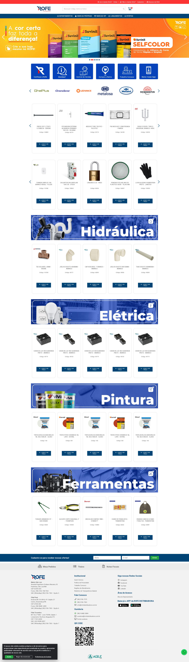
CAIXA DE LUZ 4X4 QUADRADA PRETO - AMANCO (44, 352)
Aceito (9, 657)
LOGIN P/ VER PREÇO (44, 144)
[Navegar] (3, 37)
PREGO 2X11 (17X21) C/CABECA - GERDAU (44, 127)
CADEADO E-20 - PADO (94, 183)
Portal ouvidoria (82, 619)
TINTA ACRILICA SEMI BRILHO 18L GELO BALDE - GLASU (44, 436)
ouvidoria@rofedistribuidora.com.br (88, 616)
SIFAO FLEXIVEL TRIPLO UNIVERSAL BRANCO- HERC (145, 127)
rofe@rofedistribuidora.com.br (87, 605)
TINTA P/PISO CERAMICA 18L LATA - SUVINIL (69, 436)
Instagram (123, 580)
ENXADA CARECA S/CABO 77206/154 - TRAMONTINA (145, 520)
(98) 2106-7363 (82, 602)
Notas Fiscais (112, 567)
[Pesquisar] (124, 9)
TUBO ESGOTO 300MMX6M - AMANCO (145, 268)
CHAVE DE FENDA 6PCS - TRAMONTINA (120, 520)
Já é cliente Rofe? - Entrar (108, 2)
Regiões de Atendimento (82, 588)
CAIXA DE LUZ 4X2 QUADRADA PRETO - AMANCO (69, 352)
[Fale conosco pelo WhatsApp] (184, 652)
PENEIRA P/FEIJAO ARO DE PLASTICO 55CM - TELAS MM (120, 183)
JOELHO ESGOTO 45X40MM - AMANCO (69, 268)
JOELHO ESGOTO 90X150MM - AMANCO (120, 268)
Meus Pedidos (49, 567)
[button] (89, 59)
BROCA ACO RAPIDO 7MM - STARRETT (95, 520)
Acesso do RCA (154, 2)
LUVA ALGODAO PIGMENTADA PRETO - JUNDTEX (145, 183)
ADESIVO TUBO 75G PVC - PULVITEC (94, 127)
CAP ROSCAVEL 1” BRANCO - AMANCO (94, 268)
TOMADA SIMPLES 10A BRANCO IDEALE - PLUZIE (43, 183)
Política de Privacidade (81, 583)
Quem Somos (78, 580)
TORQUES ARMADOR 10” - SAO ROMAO (43, 520)
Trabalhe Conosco (80, 585)
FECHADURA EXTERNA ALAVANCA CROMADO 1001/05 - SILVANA (69, 128)
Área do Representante (125, 597)
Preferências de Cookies (43, 657)
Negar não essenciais (23, 657)
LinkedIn (123, 589)
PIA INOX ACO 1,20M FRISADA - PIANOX (120, 127)
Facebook (123, 583)
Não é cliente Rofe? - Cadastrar (133, 2)
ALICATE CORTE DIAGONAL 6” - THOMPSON (69, 520)
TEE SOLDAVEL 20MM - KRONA (43, 268)
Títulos (80, 567)
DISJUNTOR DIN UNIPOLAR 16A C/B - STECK (69, 183)
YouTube (123, 586)
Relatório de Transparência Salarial (85, 591)
